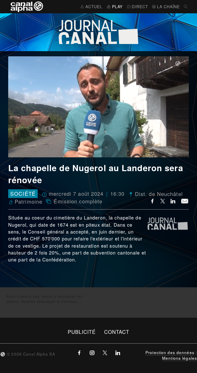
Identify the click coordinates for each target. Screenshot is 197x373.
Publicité (82, 331)
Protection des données (169, 352)
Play (117, 6)
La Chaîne (168, 6)
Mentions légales (179, 358)
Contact (117, 331)
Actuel (93, 6)
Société (23, 194)
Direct (140, 6)
